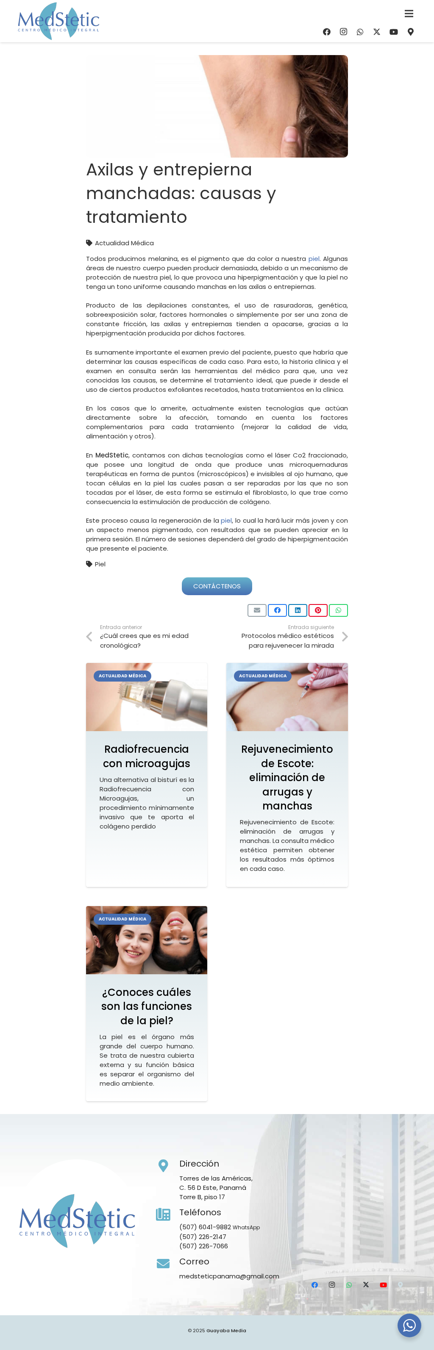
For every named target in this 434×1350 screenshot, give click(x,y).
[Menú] (409, 13)
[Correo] (167, 1264)
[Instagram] (343, 31)
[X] (376, 31)
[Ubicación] (410, 31)
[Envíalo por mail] (257, 610)
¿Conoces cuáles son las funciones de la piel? (146, 1006)
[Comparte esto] (277, 610)
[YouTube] (393, 31)
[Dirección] (167, 1166)
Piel (100, 564)
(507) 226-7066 (203, 1246)
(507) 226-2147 (202, 1236)
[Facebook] (326, 31)
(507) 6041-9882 (205, 1226)
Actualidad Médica (124, 242)
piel (314, 258)
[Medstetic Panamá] (58, 21)
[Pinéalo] (318, 610)
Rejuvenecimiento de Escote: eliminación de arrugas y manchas (287, 777)
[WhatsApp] (360, 31)
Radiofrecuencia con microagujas (146, 756)
